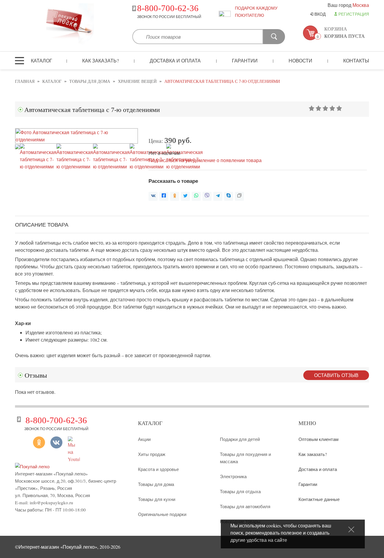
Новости (300, 60)
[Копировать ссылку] (239, 196)
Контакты (356, 60)
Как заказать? (100, 60)
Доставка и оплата (175, 60)
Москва (360, 5)
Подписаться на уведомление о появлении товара (205, 160)
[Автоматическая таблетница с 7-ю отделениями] (76, 139)
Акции (144, 439)
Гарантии (245, 60)
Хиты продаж (151, 454)
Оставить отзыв (336, 375)
